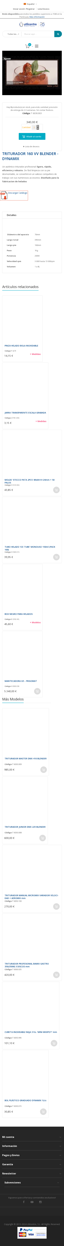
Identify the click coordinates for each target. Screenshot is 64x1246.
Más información (37, 17)
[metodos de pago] (32, 1233)
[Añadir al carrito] (56, 490)
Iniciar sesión (19, 9)
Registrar (30, 9)
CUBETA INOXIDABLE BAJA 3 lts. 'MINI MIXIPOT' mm (31, 1032)
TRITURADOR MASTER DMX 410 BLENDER (26, 758)
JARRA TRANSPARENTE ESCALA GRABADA (25, 412)
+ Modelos (35, 622)
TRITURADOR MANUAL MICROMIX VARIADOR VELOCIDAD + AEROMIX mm (31, 896)
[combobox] (40, 34)
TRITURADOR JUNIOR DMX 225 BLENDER (25, 826)
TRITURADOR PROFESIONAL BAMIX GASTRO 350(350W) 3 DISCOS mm (27, 965)
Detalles (11, 215)
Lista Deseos (43, 9)
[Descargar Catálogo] (14, 199)
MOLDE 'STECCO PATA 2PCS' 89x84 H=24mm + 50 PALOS (29, 481)
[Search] (58, 34)
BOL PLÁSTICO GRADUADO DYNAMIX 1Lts (25, 1100)
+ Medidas (35, 354)
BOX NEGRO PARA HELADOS (19, 614)
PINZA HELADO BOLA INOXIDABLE (21, 345)
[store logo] (32, 24)
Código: (8, 351)
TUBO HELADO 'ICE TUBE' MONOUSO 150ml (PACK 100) (30, 548)
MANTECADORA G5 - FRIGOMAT (21, 681)
